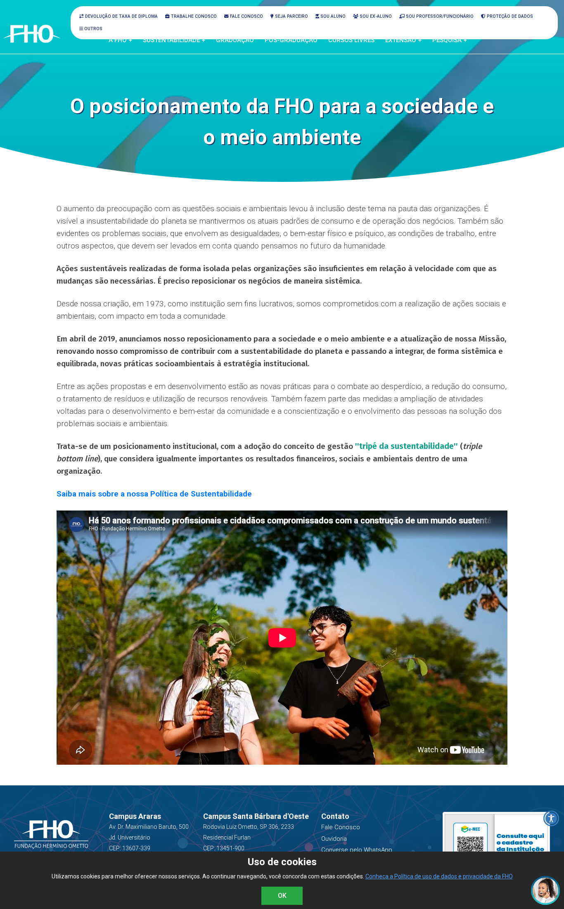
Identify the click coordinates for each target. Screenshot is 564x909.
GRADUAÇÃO (235, 40)
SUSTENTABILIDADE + (174, 40)
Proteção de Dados (509, 16)
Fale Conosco (246, 16)
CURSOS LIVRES (351, 40)
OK (282, 895)
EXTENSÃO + (403, 40)
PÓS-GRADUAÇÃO (291, 40)
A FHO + (120, 40)
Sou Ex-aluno (375, 16)
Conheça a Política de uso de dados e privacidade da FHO (439, 876)
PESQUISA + (449, 40)
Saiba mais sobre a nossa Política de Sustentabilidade (154, 494)
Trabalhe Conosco (193, 16)
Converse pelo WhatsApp (356, 850)
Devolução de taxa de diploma (121, 16)
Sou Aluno (332, 16)
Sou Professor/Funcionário (439, 16)
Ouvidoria (334, 838)
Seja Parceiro (291, 16)
